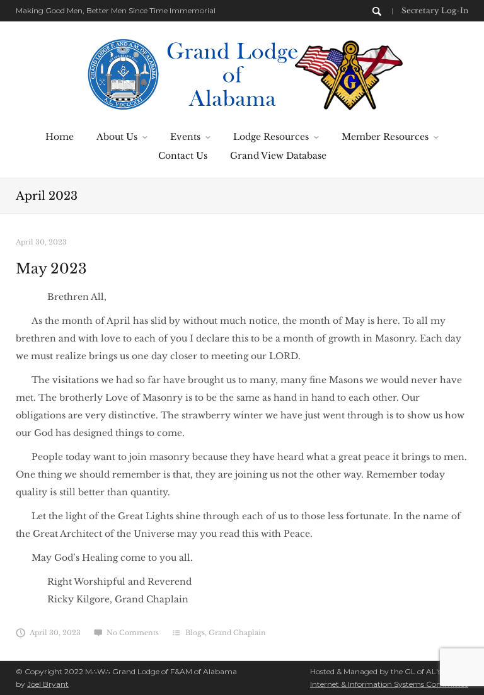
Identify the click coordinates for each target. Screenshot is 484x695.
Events (185, 136)
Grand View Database (278, 155)
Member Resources (385, 136)
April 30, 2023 (41, 242)
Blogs (195, 632)
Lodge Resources (271, 136)
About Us (116, 136)
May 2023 (51, 268)
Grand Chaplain (237, 632)
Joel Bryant (48, 684)
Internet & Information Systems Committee (389, 684)
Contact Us (182, 155)
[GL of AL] (242, 73)
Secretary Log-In (434, 10)
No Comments (133, 632)
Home (59, 136)
